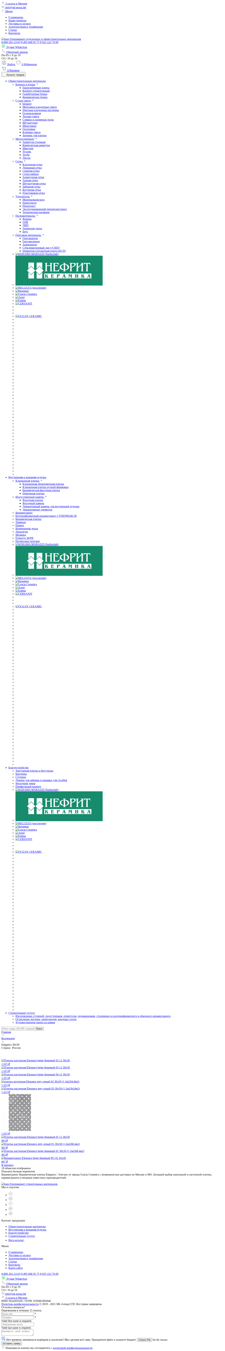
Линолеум (21, 531)
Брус (25, 231)
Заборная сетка (31, 186)
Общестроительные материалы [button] (27, 81)
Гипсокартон (30, 238)
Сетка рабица (30, 174)
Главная (6, 1032)
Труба (26, 154)
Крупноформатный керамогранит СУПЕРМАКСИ (46, 515)
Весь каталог (16, 1240)
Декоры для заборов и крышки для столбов (41, 780)
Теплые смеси (30, 116)
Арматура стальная (33, 142)
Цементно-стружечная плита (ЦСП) (44, 250)
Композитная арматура (36, 145)
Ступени (20, 777)
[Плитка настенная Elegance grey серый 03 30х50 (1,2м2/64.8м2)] (40, 1088)
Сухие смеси (23, 100)
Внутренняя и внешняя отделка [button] (27, 477)
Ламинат (20, 522)
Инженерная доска (26, 528)
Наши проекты (17, 20)
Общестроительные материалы (27, 1226)
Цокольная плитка (33, 493)
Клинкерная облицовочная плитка (43, 483)
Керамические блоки (34, 97)
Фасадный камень (33, 503)
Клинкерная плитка (27, 480)
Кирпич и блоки (25, 84)
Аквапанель (29, 244)
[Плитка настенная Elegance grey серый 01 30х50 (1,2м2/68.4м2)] (40, 1144)
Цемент (27, 103)
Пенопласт (29, 205)
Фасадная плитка (32, 500)
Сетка (19, 161)
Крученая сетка (31, 189)
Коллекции (8, 1038)
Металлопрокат (25, 138)
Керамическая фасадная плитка (41, 490)
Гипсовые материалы (28, 235)
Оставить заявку (12, 1343)
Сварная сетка (31, 170)
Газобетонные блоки (34, 93)
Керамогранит (24, 512)
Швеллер (27, 148)
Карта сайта (15, 1267)
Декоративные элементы (37, 509)
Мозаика (20, 534)
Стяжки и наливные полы (38, 119)
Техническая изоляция (35, 212)
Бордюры (21, 773)
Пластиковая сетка (33, 192)
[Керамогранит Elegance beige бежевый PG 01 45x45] (33, 1158)
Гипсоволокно (31, 241)
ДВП (25, 225)
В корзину (7, 1165)
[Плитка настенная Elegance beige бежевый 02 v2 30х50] (35, 1060)
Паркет (19, 525)
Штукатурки (30, 122)
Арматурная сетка (33, 177)
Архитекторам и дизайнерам (25, 26)
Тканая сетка (30, 180)
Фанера (26, 218)
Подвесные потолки (27, 541)
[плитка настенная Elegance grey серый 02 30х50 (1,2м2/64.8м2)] (40, 1081)
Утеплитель (22, 196)
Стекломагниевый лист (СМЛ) (41, 247)
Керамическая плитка (28, 519)
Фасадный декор (25, 783)
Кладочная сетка (32, 164)
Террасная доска (32, 228)
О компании (15, 17)
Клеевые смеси (31, 132)
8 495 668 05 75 (30, 42)
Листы (26, 157)
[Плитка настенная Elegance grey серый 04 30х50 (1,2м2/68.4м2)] (19, 1129)
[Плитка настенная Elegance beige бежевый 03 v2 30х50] (35, 1067)
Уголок (26, 151)
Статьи (12, 29)
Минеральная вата (33, 199)
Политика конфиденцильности (20, 1304)
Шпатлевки (29, 125)
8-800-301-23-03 (10, 42)
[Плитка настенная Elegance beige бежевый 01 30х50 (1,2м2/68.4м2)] (42, 1151)
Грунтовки (28, 129)
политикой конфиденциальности (72, 1347)
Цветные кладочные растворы (40, 110)
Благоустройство (18, 1232)
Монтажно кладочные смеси (39, 106)
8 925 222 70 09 (49, 42)
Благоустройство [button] (18, 767)
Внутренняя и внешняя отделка (27, 1229)
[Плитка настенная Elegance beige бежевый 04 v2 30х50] (35, 1074)
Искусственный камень (29, 496)
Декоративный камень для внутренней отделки (50, 506)
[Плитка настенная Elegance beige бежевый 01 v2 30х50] (35, 1136)
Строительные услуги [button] (21, 1012)
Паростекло (29, 202)
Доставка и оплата (19, 23)
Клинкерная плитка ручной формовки (45, 487)
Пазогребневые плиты (35, 87)
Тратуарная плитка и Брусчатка (34, 770)
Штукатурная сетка (34, 183)
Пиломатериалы (25, 215)
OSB (25, 222)
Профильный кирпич (28, 786)
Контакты (14, 33)
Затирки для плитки (34, 135)
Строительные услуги (21, 1235)
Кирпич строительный (36, 90)
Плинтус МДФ (24, 538)
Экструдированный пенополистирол (44, 209)
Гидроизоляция (31, 113)
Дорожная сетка (32, 167)
